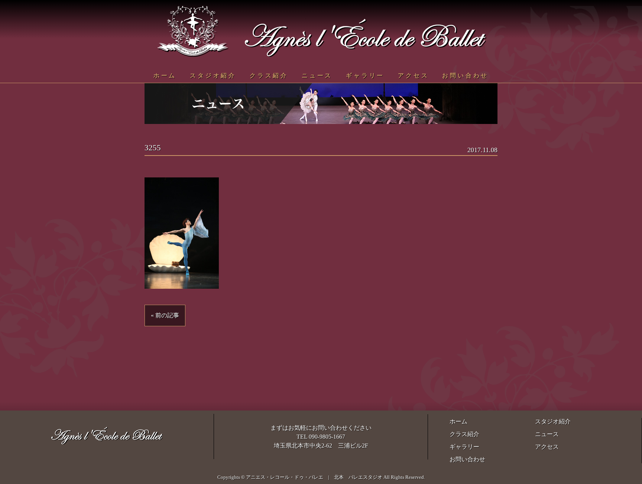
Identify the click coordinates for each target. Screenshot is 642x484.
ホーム (164, 75)
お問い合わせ (465, 75)
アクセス (413, 75)
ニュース (317, 75)
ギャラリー (365, 75)
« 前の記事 (165, 315)
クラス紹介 (269, 75)
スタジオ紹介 (213, 75)
